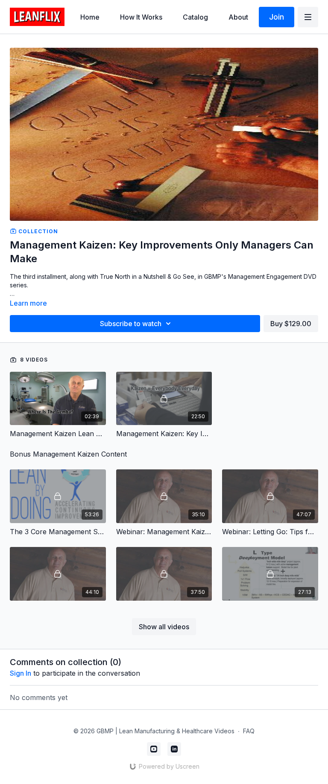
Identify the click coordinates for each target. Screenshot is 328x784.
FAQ (249, 731)
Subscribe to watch (130, 323)
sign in (20, 673)
